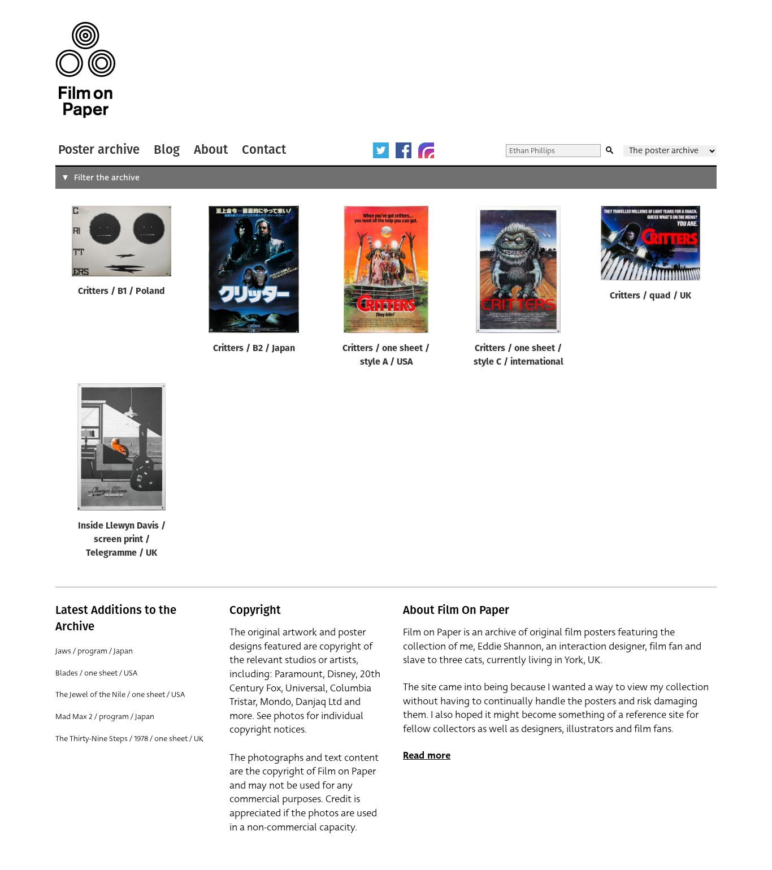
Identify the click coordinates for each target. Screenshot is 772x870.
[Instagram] (426, 150)
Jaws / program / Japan (94, 651)
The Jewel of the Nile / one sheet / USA (120, 694)
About (211, 149)
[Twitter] (381, 150)
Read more (426, 755)
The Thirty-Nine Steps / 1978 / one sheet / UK (129, 738)
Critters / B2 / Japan (254, 348)
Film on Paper (85, 69)
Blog (167, 149)
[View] (121, 243)
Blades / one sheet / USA (96, 673)
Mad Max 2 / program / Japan (104, 716)
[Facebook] (403, 150)
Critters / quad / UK (650, 296)
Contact (264, 149)
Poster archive (99, 149)
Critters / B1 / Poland (121, 291)
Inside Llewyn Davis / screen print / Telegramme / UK (122, 540)
